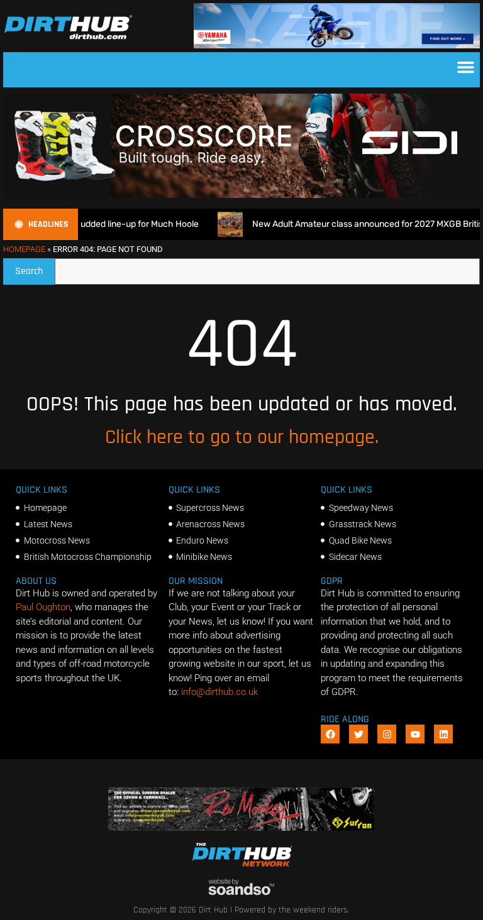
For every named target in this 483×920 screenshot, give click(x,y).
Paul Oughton (43, 607)
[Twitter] (358, 734)
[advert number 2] (241, 827)
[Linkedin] (443, 734)
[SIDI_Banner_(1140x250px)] (241, 194)
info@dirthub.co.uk (219, 692)
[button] (466, 66)
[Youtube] (415, 734)
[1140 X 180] (337, 45)
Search (35, 268)
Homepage (24, 249)
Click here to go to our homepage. (242, 437)
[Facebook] (330, 734)
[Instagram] (386, 734)
